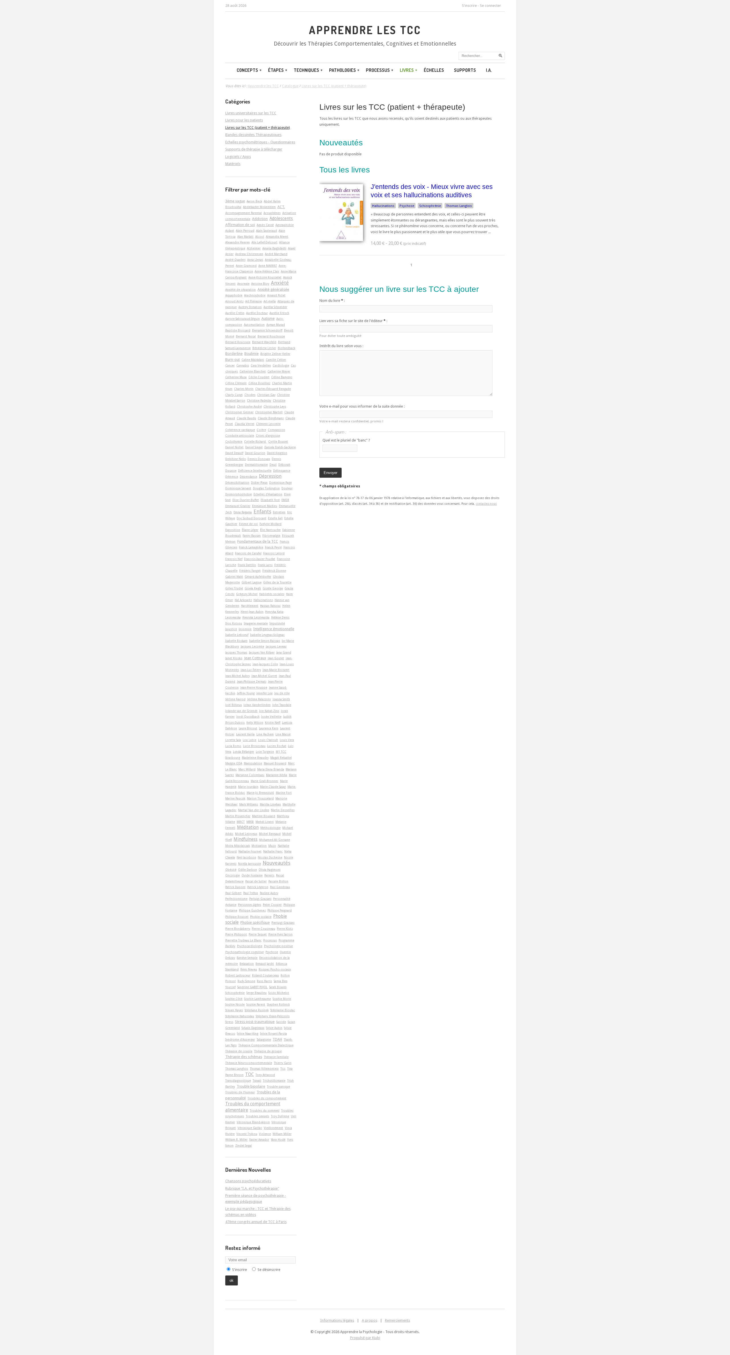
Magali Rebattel (281, 757)
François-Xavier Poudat (259, 559)
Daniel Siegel (254, 447)
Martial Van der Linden (253, 810)
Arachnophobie (254, 295)
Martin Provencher (237, 816)
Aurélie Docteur (257, 313)
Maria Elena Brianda (270, 769)
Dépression (270, 476)
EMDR (285, 500)
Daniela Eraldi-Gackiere (280, 447)
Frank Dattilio (247, 565)
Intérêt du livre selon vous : (341, 346)
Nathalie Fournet (249, 851)
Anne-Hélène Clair (267, 271)
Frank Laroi (265, 565)
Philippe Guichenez (252, 910)
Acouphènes (272, 213)
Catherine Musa (236, 377)
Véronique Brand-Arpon (253, 1122)
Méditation (248, 827)
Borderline (234, 353)
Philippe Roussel (236, 916)
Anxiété (280, 283)
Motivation (259, 845)
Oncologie (232, 875)
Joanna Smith (281, 699)
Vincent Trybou (246, 1134)
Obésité (230, 869)
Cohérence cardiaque (240, 430)
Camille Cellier (276, 359)
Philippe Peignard (279, 910)
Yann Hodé (278, 1139)
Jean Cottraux (255, 658)
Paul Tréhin (250, 893)
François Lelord (274, 553)
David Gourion (255, 453)
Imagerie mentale (256, 623)
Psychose (407, 206)
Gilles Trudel (234, 588)
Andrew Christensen (249, 254)
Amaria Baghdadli (274, 248)
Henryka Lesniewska (255, 617)
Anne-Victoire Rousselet (264, 277)
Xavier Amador (259, 1139)
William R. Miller (236, 1139)
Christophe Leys (274, 406)
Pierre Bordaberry (237, 928)
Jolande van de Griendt (241, 711)
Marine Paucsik (235, 798)
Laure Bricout (248, 728)
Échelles (434, 70)
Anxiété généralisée (273, 289)
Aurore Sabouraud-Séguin (242, 318)
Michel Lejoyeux (246, 833)
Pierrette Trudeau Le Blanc (243, 940)
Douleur (287, 488)
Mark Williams (248, 804)
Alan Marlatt (245, 236)
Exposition (232, 530)
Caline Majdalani (253, 359)
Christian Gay (266, 394)
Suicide (281, 1022)
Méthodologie (270, 827)
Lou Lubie (249, 740)
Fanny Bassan (252, 535)
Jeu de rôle (282, 693)
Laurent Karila (245, 734)
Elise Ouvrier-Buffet (245, 500)
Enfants (262, 511)
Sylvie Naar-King (247, 1033)
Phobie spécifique (255, 922)
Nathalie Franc (273, 851)
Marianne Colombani (250, 775)
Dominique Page (280, 482)
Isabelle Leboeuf (236, 634)
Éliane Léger (250, 530)
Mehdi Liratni (265, 821)
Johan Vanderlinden (257, 705)
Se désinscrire (268, 1269)
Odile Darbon (247, 869)
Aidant (229, 230)
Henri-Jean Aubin (252, 611)
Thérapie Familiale (276, 1057)
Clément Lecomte (268, 424)
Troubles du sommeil (264, 1110)
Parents (269, 875)
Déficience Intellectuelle (254, 470)
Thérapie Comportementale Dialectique (265, 1045)
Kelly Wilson (254, 722)
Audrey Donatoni (250, 307)
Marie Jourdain (248, 786)
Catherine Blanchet (253, 371)
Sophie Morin (282, 998)
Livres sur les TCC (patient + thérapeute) (392, 107)
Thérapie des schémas (243, 1057)
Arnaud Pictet (276, 295)
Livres (407, 70)
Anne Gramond (246, 265)
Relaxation (247, 963)
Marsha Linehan (270, 804)
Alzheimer (254, 248)
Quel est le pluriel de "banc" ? (346, 440)
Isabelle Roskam (236, 640)
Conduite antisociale (239, 435)
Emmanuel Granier (237, 506)
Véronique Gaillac (250, 1128)
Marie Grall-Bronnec (264, 781)
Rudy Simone (246, 981)
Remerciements (397, 1320)
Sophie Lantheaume (257, 998)
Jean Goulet (276, 658)
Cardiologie (281, 365)
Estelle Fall (275, 518)
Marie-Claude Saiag (273, 786)
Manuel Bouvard (275, 763)
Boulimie (251, 353)
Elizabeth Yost (270, 500)
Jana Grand (283, 652)
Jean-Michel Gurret (264, 676)
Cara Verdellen (261, 365)
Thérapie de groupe (268, 1051)
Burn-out (232, 359)
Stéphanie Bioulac (282, 1010)
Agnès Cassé (265, 225)
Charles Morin (244, 388)
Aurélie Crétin (234, 313)
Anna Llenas (255, 259)
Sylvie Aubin (274, 1028)
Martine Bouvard (263, 816)
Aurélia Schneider (275, 307)
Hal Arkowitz (243, 600)
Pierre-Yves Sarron (280, 934)
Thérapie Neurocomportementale (248, 1063)
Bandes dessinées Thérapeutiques (253, 135)
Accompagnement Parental (243, 213)
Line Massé (283, 734)
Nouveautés (276, 863)
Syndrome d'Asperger (240, 1039)
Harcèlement (249, 605)
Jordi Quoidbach (247, 716)
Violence (265, 1134)
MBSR (250, 821)
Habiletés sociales (271, 594)
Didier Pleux (259, 482)
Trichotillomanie (274, 1080)
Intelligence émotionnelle (273, 629)
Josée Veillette (271, 716)
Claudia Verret (244, 424)
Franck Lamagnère (251, 547)
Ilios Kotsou (233, 623)
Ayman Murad (275, 324)
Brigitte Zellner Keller (275, 353)
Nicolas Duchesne (270, 857)
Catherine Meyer (278, 371)
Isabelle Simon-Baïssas (264, 640)
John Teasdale (281, 705)
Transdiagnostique (238, 1080)
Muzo (272, 845)
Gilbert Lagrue (251, 582)
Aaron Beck (254, 201)
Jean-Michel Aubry (237, 676)
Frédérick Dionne (274, 570)
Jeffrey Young (246, 693)
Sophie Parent (255, 1004)
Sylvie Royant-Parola (273, 1033)
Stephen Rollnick (278, 1004)
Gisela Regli (253, 588)
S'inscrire (469, 5)
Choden (250, 394)
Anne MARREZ (267, 265)
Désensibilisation (237, 482)
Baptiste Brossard (237, 330)
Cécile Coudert (258, 377)
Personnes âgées (249, 904)
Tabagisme (264, 1039)
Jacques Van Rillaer (262, 652)
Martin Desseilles (283, 810)
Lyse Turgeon (265, 751)
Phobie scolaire (260, 916)
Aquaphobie (233, 295)
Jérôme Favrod (235, 699)
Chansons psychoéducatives (248, 1181)
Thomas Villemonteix (264, 1068)
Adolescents (281, 218)
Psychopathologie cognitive (244, 952)
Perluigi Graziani (260, 898)
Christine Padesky (259, 400)
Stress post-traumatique (255, 1022)
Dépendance (248, 476)
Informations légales (337, 1320)
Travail (257, 1080)
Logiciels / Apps (238, 156)
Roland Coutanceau (265, 975)
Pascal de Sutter (256, 881)
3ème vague (235, 201)
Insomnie (245, 629)
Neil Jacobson (246, 857)
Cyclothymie (233, 441)
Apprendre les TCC (365, 30)
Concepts (247, 70)
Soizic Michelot (278, 992)
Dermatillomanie (256, 464)
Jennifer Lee (264, 693)
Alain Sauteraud (266, 230)
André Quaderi (235, 259)
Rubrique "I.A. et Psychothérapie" (252, 1188)
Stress (229, 1022)
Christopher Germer (239, 412)
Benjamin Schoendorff (267, 330)
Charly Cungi (234, 394)
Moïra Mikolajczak (237, 845)
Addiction (260, 219)
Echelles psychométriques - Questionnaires (260, 142)
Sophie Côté (233, 998)
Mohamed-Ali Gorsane (274, 839)
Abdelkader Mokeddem (259, 207)
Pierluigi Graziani (283, 922)
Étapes (276, 70)
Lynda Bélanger (243, 751)
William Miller (282, 1134)
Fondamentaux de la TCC (257, 541)
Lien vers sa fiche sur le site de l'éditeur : (353, 321)
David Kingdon (277, 453)
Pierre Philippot (236, 934)
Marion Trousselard (260, 798)
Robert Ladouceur (237, 975)
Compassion (276, 430)
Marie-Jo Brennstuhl (260, 792)
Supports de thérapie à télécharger (253, 149)
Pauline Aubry (269, 893)
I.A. (489, 70)
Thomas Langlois (459, 206)
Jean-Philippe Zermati (251, 681)
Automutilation (254, 324)
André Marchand (276, 254)
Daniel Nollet (234, 447)
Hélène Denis (280, 617)
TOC (249, 1074)
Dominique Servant (238, 488)
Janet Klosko (233, 658)
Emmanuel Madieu (264, 506)
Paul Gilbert (233, 893)
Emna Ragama (243, 512)
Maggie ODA (233, 763)
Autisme (268, 318)
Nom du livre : (332, 300)
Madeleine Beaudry (255, 757)
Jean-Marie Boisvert (276, 670)
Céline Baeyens (281, 377)
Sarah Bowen (278, 987)
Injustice (231, 629)
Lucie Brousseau (254, 746)
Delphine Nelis (235, 459)
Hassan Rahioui (270, 605)
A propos (369, 1320)
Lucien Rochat (276, 746)
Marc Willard (247, 769)
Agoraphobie (284, 225)
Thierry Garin (282, 1063)
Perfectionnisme (236, 898)
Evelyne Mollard (270, 524)
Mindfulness (245, 839)
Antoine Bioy (260, 283)
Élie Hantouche (270, 530)
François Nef (233, 559)
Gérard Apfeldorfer (258, 576)
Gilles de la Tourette (277, 582)
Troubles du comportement (267, 1098)
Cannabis (242, 365)
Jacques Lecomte (252, 646)
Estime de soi (248, 524)
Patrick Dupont (235, 887)
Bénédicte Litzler (264, 348)
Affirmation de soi (240, 225)
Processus (378, 70)
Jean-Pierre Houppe (253, 687)
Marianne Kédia (276, 775)
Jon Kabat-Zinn (269, 711)
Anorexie (243, 283)
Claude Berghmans (271, 418)
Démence (231, 476)
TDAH (277, 1039)
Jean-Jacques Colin (265, 664)
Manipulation (253, 763)
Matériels (232, 164)
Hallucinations (383, 206)
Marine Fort (284, 792)
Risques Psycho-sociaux (275, 969)
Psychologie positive (278, 946)
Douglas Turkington (266, 488)
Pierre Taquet (258, 934)
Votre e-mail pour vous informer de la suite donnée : (362, 406)
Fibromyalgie (271, 535)
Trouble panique (278, 1086)
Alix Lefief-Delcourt (264, 242)
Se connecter (490, 5)
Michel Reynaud (270, 833)
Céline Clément (236, 383)
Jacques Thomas (236, 652)
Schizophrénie (430, 206)
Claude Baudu (246, 418)
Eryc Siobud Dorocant (251, 518)
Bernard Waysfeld (264, 342)
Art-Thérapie (253, 301)
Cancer (230, 365)
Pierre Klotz (285, 928)
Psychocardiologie (249, 946)
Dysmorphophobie (238, 494)
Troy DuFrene (280, 1116)
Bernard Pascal (246, 336)
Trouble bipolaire (251, 1086)
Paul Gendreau (280, 887)
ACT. (281, 207)
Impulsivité (277, 623)
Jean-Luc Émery (251, 670)
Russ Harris (264, 981)
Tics (282, 1068)
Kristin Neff (272, 722)
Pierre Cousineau (263, 928)
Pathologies (342, 70)
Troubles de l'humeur (240, 1092)
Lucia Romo (233, 746)
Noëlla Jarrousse (249, 863)
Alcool (259, 236)
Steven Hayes (234, 1010)
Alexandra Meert (277, 236)
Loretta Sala (233, 740)
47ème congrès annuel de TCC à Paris (256, 1222)
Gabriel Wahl (234, 576)
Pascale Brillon (278, 881)
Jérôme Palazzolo (259, 699)
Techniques (306, 70)
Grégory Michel (246, 594)
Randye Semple (247, 957)
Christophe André (249, 406)
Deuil (273, 464)
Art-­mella (269, 301)
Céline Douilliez (259, 383)
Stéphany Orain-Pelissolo (273, 1016)
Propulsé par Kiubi (365, 1338)
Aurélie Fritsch (279, 313)
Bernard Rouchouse (271, 336)
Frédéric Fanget (250, 570)
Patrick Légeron (257, 887)
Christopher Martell (269, 412)
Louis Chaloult (268, 740)
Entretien (279, 512)
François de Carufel (248, 553)
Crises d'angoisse (268, 435)
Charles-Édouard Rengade (273, 388)
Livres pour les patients (244, 120)
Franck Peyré (273, 547)
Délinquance (281, 470)
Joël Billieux (233, 705)
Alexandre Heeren (237, 242)
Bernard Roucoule (237, 342)
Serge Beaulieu (256, 992)
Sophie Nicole (235, 1004)
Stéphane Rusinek (257, 1010)
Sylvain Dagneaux (253, 1028)
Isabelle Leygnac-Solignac (267, 634)
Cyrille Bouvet (278, 441)
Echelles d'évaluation (268, 494)
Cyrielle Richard (255, 441)
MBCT (241, 821)
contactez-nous (486, 503)
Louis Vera (287, 740)
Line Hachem (265, 734)
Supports (465, 70)
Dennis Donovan (259, 459)
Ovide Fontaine (252, 875)
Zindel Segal (243, 1145)
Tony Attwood (265, 1075)
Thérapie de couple (238, 1051)
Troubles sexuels (257, 1116)
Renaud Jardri (265, 963)
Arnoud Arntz (234, 301)
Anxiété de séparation (240, 289)
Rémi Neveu (248, 969)
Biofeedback (286, 348)
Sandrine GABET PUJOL (252, 987)
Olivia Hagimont (270, 869)
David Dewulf (234, 453)
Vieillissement (273, 1128)
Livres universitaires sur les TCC (250, 113)
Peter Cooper (272, 904)
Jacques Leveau (276, 646)
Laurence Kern (268, 728)
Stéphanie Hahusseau (239, 1016)
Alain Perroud (245, 230)
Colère (261, 430)
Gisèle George (273, 588)
